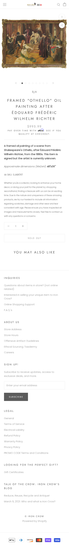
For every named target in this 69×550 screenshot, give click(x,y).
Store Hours (11, 335)
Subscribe (16, 396)
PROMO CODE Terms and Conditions (26, 453)
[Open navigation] (4, 4)
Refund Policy (12, 435)
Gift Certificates (14, 472)
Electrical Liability (14, 430)
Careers (9, 352)
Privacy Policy (12, 447)
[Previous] (15, 83)
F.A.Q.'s (8, 310)
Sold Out (34, 238)
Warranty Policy (13, 441)
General (9, 418)
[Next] (53, 83)
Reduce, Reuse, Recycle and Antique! (27, 495)
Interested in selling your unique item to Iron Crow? (31, 296)
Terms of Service (14, 424)
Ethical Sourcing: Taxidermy (20, 346)
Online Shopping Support (19, 304)
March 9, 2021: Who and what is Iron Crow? (29, 501)
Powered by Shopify (34, 521)
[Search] (58, 4)
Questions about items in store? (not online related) (31, 287)
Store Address (13, 329)
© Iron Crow (34, 516)
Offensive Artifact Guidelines (21, 341)
